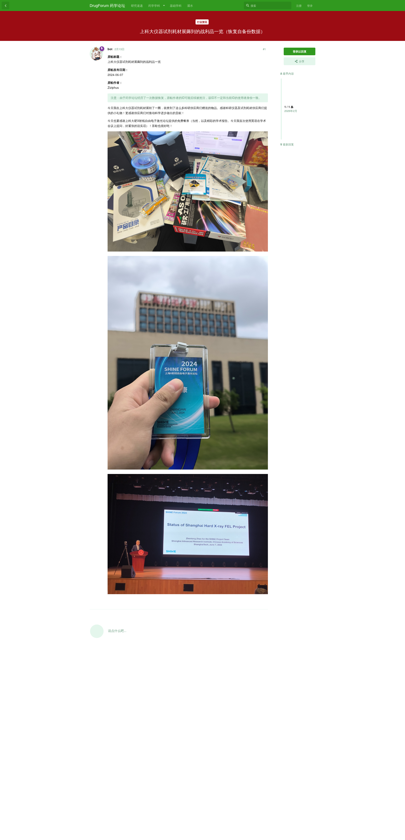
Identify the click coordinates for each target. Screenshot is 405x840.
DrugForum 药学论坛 (107, 5)
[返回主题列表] (5, 5)
